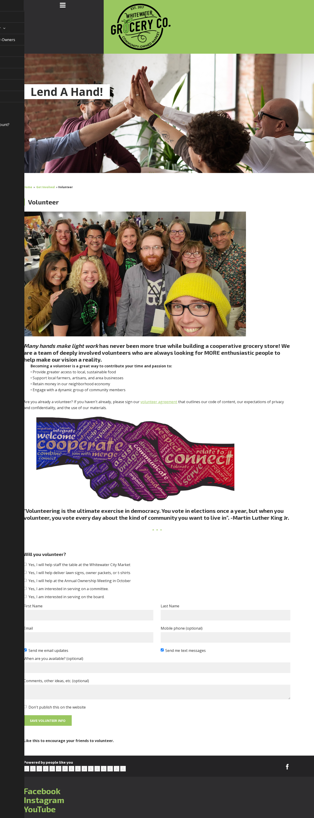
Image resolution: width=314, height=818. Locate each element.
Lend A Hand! (67, 91)
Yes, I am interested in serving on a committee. (68, 588)
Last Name (170, 606)
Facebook (42, 791)
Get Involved (45, 187)
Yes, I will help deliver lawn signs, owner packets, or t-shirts (79, 572)
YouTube (40, 809)
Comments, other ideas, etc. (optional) (56, 680)
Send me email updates (48, 650)
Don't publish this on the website (57, 707)
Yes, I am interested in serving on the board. (66, 596)
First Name (33, 606)
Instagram (44, 800)
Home (28, 187)
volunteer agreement (158, 401)
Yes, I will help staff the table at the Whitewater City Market (79, 564)
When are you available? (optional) (53, 658)
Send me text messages (185, 650)
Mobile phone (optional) (182, 628)
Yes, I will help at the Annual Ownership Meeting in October (80, 580)
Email (28, 628)
